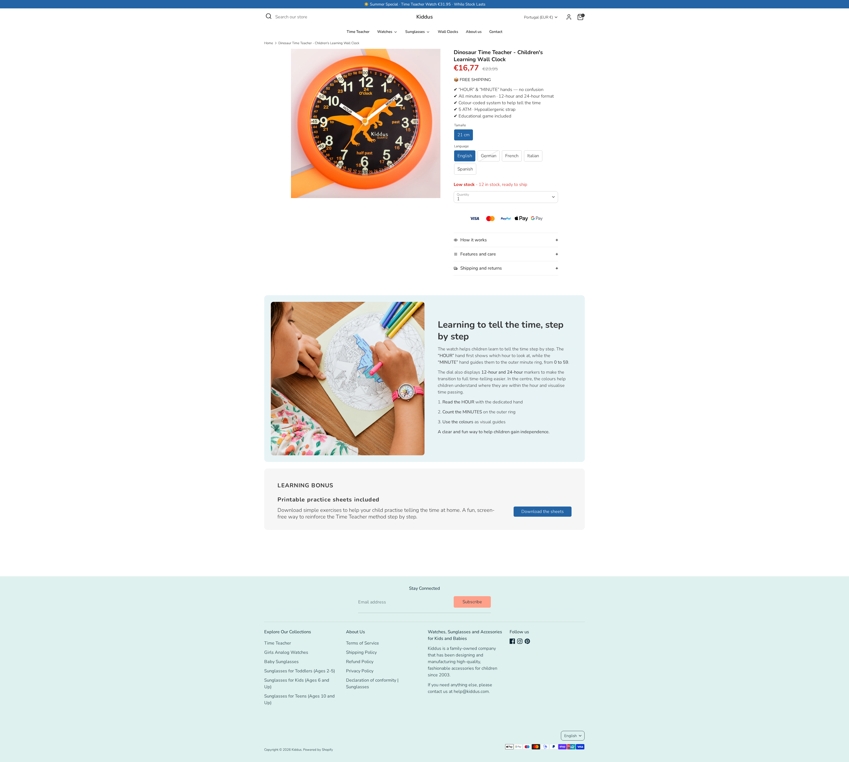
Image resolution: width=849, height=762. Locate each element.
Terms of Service (362, 643)
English (464, 156)
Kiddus (424, 16)
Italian (533, 156)
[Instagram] (519, 641)
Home (268, 43)
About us (474, 31)
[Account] (568, 17)
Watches (385, 31)
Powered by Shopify (318, 749)
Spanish (465, 169)
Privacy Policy (359, 671)
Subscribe (472, 602)
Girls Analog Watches (286, 652)
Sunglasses (415, 31)
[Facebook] (512, 641)
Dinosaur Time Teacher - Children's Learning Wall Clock (318, 43)
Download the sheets (542, 511)
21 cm (463, 135)
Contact (495, 31)
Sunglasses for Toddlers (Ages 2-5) (299, 671)
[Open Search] (268, 16)
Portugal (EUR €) (538, 17)
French (511, 156)
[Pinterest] (527, 641)
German (488, 156)
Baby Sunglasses (281, 662)
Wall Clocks (448, 31)
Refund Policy (359, 662)
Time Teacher (358, 31)
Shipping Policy (361, 652)
